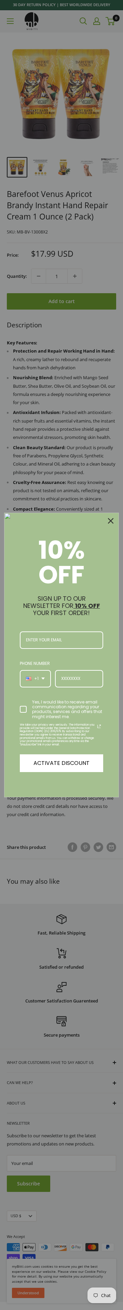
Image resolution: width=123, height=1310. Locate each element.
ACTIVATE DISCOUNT (61, 763)
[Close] (110, 521)
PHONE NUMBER (35, 663)
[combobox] (35, 678)
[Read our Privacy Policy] (99, 726)
